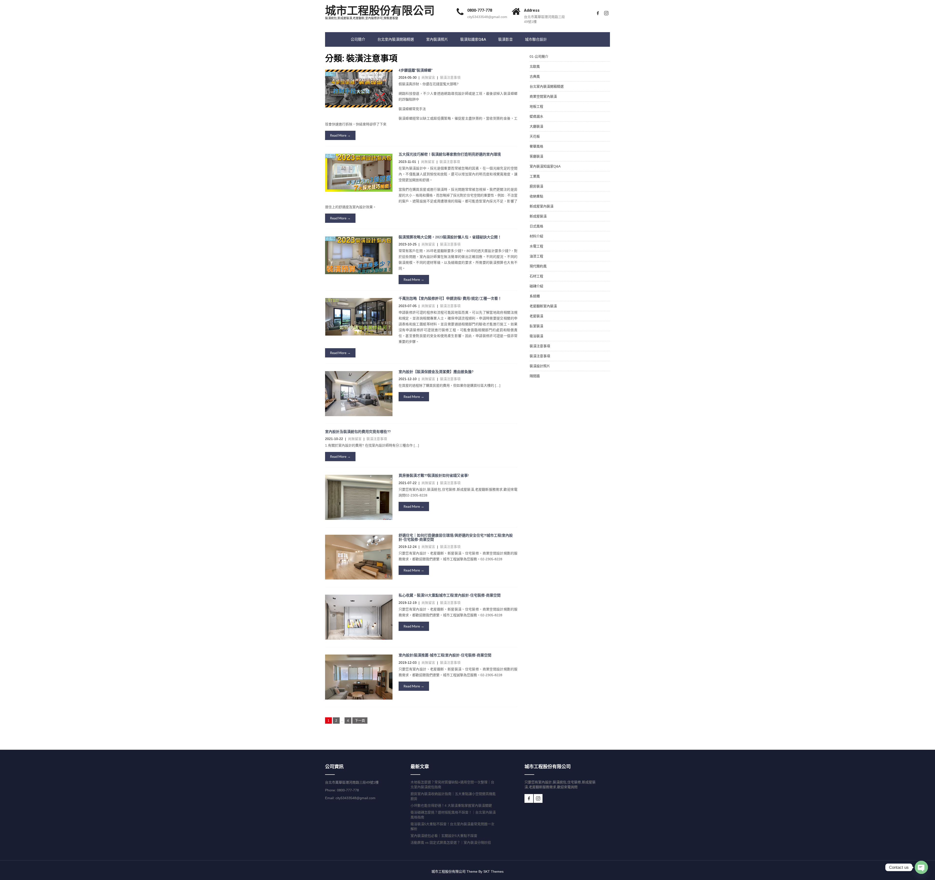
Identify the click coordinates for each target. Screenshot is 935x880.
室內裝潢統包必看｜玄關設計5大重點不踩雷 (444, 836)
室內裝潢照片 (437, 39)
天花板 (535, 136)
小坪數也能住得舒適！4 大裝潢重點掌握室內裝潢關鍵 (451, 805)
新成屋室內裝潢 (541, 206)
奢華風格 (536, 146)
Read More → (340, 135)
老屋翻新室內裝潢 (543, 306)
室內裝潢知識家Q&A (545, 166)
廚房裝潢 (536, 186)
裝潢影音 (505, 39)
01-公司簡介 (539, 56)
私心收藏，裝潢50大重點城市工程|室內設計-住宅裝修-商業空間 (450, 595)
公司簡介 (358, 39)
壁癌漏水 (536, 116)
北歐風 (535, 66)
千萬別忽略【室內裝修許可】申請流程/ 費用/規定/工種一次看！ (450, 298)
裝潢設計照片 (540, 366)
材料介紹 (536, 236)
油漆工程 (536, 256)
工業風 (535, 176)
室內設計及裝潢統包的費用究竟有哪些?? (358, 432)
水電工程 (536, 246)
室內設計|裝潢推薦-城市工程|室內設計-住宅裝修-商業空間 (445, 655)
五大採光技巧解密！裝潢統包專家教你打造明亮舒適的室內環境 (450, 154)
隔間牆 (535, 376)
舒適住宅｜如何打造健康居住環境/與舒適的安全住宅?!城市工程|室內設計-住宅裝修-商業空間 (456, 537)
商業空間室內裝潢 (543, 96)
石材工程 (536, 276)
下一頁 (360, 720)
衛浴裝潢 (536, 336)
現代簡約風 (538, 266)
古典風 (535, 76)
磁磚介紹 (536, 286)
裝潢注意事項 (450, 77)
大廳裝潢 (536, 126)
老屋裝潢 (536, 316)
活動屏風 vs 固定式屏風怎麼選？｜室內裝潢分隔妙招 (451, 842)
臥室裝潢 (536, 326)
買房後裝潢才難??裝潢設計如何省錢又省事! (434, 475)
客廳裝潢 (536, 156)
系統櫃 (535, 296)
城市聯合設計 (536, 39)
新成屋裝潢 (538, 216)
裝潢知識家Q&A (473, 39)
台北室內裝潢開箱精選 (395, 39)
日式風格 (536, 226)
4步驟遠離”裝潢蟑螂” (416, 70)
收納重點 (536, 196)
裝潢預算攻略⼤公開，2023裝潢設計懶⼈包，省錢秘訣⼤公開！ (450, 237)
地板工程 (536, 106)
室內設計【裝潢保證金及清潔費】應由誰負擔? (436, 372)
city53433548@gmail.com (487, 17)
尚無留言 (428, 77)
